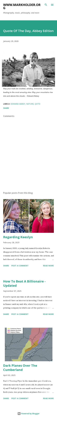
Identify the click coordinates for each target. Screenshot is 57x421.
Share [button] (6, 108)
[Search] (45, 4)
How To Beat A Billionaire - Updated (24, 283)
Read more (48, 265)
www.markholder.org (22, 6)
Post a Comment (19, 265)
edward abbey (18, 104)
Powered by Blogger (30, 413)
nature (30, 104)
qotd (37, 104)
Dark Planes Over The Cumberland (20, 367)
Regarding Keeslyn (18, 237)
